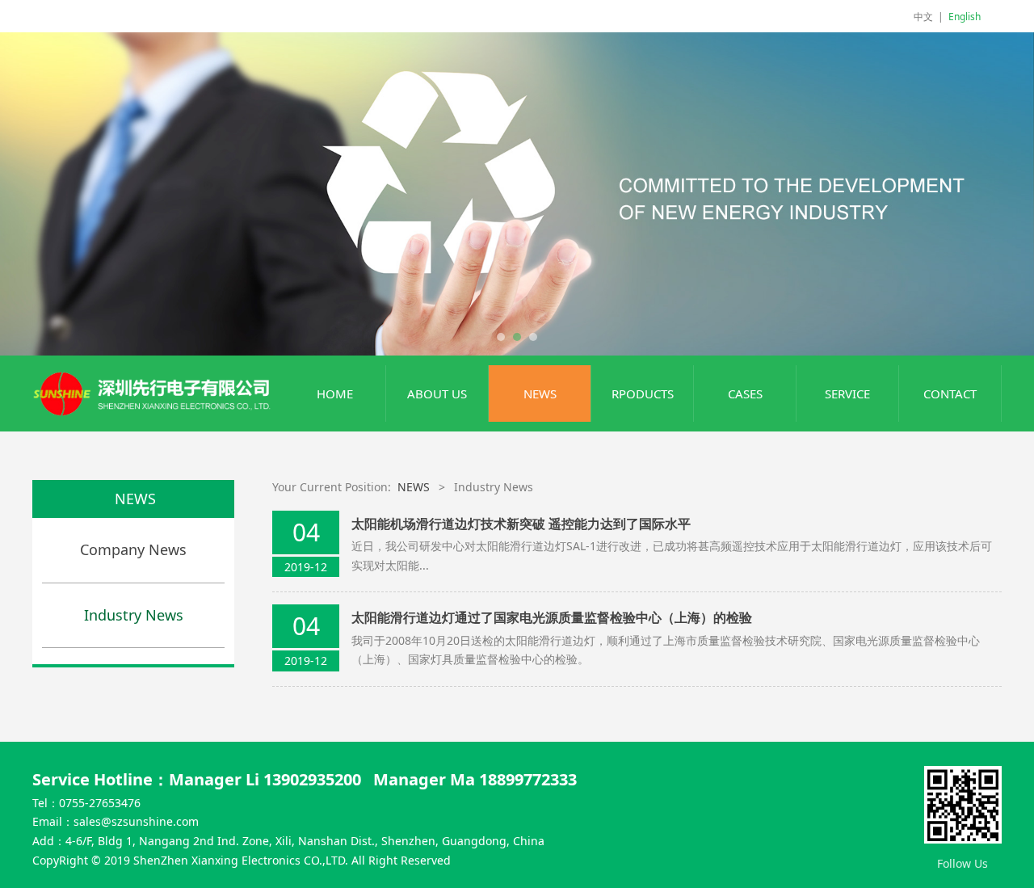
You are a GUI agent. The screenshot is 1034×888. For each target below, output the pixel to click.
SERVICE (847, 393)
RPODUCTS (643, 393)
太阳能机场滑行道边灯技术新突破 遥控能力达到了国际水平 (521, 523)
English (964, 16)
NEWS (540, 393)
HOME (335, 393)
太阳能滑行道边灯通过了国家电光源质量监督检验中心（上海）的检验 (551, 617)
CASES (745, 393)
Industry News (133, 615)
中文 (923, 16)
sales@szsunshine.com (136, 821)
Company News (133, 549)
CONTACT (950, 393)
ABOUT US (437, 393)
